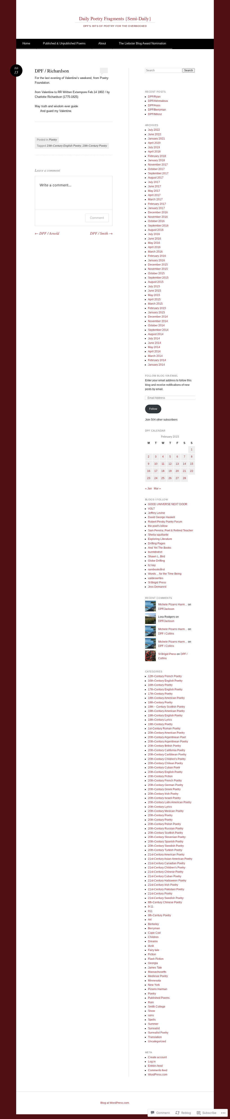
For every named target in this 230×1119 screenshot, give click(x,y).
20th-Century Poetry (160, 815)
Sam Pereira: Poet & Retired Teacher (170, 530)
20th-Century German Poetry (165, 785)
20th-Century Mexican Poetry (166, 811)
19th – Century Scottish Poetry (166, 706)
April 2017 (154, 195)
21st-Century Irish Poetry (163, 884)
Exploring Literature (160, 539)
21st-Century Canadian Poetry (166, 863)
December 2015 (158, 264)
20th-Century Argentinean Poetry (168, 741)
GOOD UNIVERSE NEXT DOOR (167, 504)
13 (177, 463)
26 (170, 478)
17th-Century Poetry (160, 693)
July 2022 (154, 129)
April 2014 (154, 351)
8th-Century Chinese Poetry (165, 902)
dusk (151, 945)
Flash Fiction (156, 958)
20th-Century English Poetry (165, 772)
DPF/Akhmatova (158, 101)
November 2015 (158, 268)
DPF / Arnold (47, 233)
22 (191, 471)
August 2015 (156, 282)
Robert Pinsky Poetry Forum (165, 521)
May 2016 (154, 242)
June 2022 (154, 134)
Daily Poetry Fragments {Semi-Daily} (115, 18)
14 (184, 463)
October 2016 (156, 221)
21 (184, 471)
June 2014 (154, 343)
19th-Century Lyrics (160, 719)
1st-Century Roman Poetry (164, 728)
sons (151, 1015)
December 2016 (158, 212)
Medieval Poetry (158, 976)
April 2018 (154, 151)
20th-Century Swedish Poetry (166, 845)
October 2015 (156, 273)
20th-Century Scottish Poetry (165, 832)
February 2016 (157, 255)
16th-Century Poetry (160, 685)
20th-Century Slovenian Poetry (167, 837)
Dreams (153, 941)
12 (170, 463)
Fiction (152, 954)
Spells (152, 1019)
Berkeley (153, 924)
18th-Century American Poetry (166, 698)
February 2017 (157, 203)
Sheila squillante (158, 534)
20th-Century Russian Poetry (165, 828)
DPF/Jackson (166, 609)
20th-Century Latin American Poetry (169, 802)
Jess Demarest (157, 586)
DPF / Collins (166, 633)
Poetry (53, 139)
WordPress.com (157, 1074)
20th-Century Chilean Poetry (165, 763)
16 (148, 471)
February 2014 (157, 360)
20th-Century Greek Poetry (164, 789)
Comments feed (157, 1070)
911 (150, 911)
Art (149, 919)
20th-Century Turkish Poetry (165, 850)
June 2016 (154, 238)
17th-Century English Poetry (165, 689)
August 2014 (156, 334)
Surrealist (154, 1028)
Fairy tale (153, 950)
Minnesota (154, 980)
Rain (151, 1002)
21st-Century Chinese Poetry (165, 871)
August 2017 (156, 177)
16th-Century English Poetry (165, 680)
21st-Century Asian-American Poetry (170, 858)
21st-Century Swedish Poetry (166, 898)
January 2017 (156, 208)
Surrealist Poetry (158, 1032)
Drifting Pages (156, 543)
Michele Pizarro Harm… (172, 604)
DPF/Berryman (157, 109)
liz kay (152, 565)
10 (155, 463)
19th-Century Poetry (94, 145)
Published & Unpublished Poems (64, 43)
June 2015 (154, 290)
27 (177, 478)
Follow (153, 408)
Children (153, 937)
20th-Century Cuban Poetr (164, 767)
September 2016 (158, 225)
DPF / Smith (101, 233)
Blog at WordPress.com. (115, 1102)
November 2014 (158, 321)
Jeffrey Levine (156, 513)
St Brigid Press (157, 582)
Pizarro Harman (157, 989)
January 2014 (156, 364)
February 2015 (157, 308)
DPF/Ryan (154, 96)
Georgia (153, 963)
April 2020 (154, 142)
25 (162, 478)
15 (191, 463)
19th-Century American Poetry (166, 711)
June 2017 (154, 186)
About (102, 43)
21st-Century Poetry (160, 893)
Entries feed (155, 1065)
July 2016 (154, 234)
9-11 (150, 906)
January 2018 (156, 160)
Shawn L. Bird (156, 556)
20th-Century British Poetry (164, 745)
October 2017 (156, 169)
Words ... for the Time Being (164, 573)
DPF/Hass (154, 105)
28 (184, 478)
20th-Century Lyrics (160, 806)
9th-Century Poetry (159, 915)
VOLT (151, 508)
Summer (153, 1023)
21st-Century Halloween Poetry (167, 880)
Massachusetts (157, 971)
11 (162, 463)
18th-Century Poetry (160, 702)
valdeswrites (155, 578)
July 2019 (154, 147)
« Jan (148, 488)
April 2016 (154, 247)
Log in (152, 1061)
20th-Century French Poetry (165, 780)
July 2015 (154, 286)
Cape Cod (154, 932)
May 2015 (154, 295)
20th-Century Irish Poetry (163, 793)
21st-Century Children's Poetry (166, 867)
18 (162, 471)
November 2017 (158, 164)
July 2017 (154, 182)
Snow (151, 1010)
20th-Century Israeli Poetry (164, 798)
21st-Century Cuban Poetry (164, 876)
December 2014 (158, 316)
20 (177, 471)
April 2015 (154, 299)
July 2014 (154, 338)
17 (155, 471)
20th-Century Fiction (160, 776)
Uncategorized (157, 1041)
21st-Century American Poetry (166, 854)
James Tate (155, 967)
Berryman (154, 928)
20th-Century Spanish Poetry (165, 841)
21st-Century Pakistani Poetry (166, 889)
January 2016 (156, 260)
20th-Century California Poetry (166, 750)
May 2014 (154, 347)
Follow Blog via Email (161, 375)
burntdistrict (155, 552)
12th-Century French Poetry (165, 676)
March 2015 (155, 303)
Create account (157, 1057)
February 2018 (157, 156)
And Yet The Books (159, 547)
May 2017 (154, 190)
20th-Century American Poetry (166, 732)
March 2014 (155, 356)
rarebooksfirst (156, 569)
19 (170, 471)
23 (148, 478)
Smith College (156, 1006)
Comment (97, 218)
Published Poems (159, 997)
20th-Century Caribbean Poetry (167, 754)
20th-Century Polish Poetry (164, 824)
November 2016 (158, 216)
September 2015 (158, 277)
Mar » (157, 488)
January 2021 (156, 138)
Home (26, 43)
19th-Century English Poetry (64, 145)
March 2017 (155, 199)
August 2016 (156, 229)
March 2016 (155, 251)
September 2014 (158, 330)
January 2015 (156, 312)
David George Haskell (161, 517)
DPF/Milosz (155, 114)
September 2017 (158, 173)
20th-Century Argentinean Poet (167, 737)
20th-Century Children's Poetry (167, 759)
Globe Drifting (156, 560)
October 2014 (156, 325)
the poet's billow (158, 526)
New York (154, 984)
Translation (155, 1037)
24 (155, 478)
